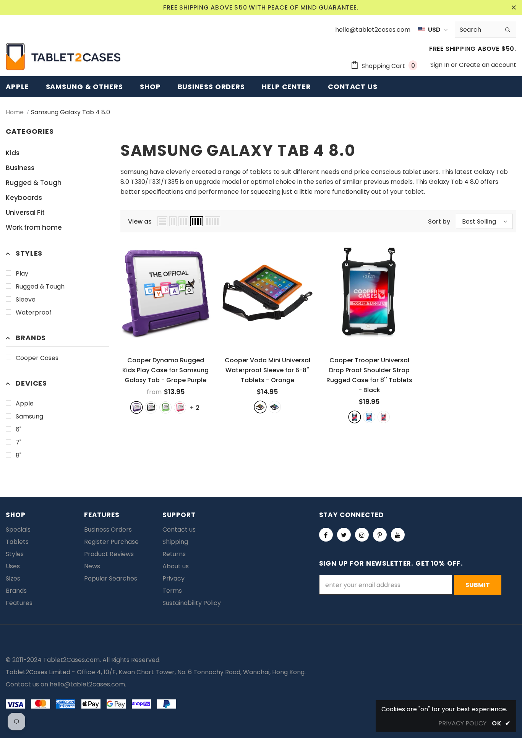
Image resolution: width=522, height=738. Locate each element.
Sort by (439, 221)
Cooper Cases (37, 358)
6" (18, 429)
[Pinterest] (380, 535)
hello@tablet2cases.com (87, 684)
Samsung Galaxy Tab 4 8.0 (70, 112)
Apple (25, 403)
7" (18, 442)
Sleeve (26, 299)
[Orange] (260, 407)
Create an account (487, 64)
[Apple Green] (165, 407)
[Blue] (274, 407)
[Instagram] (362, 535)
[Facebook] (326, 535)
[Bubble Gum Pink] (180, 407)
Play (22, 273)
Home (15, 112)
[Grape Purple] (136, 407)
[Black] (354, 417)
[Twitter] (344, 535)
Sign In (440, 64)
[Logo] (63, 56)
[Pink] (383, 417)
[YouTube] (398, 535)
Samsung (29, 416)
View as (140, 221)
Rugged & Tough (40, 286)
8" (18, 455)
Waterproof (34, 312)
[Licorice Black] (151, 407)
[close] (513, 7)
